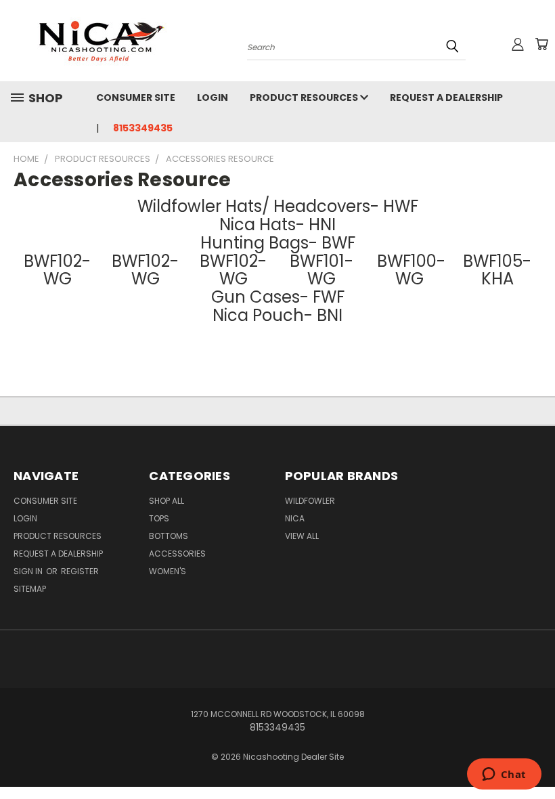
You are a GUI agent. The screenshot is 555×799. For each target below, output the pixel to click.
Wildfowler (310, 500)
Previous (534, 756)
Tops (159, 518)
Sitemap (30, 589)
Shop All (166, 500)
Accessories (177, 553)
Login (212, 97)
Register (80, 571)
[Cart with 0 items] (541, 44)
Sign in (29, 571)
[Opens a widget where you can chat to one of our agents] (503, 775)
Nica (295, 518)
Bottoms (168, 536)
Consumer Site (135, 97)
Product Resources (305, 97)
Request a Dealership (446, 97)
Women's (167, 571)
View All (302, 536)
